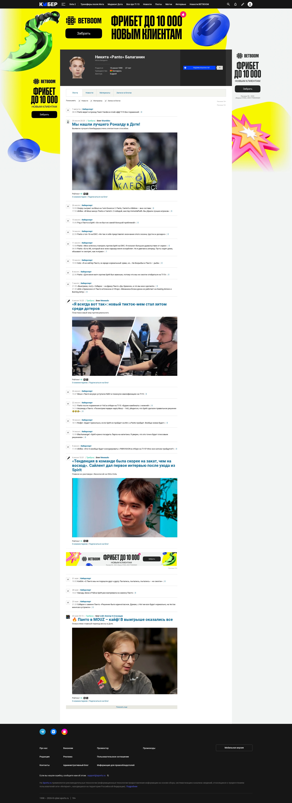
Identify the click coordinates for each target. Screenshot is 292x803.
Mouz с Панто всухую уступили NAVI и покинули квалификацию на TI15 (110, 394)
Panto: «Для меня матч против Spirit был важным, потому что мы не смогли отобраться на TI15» (121, 274)
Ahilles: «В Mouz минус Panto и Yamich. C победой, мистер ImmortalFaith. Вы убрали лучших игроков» (123, 211)
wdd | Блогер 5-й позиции (111, 616)
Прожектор (103, 748)
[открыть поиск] (228, 4)
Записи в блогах (124, 93)
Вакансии (68, 748)
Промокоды (149, 748)
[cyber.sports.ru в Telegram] (43, 732)
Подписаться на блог (98, 197)
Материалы (105, 93)
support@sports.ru (96, 775)
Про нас (43, 748)
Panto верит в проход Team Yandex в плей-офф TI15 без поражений (108, 112)
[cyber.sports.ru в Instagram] (65, 732)
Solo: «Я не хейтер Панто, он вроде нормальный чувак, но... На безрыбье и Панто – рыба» (118, 263)
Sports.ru (47, 783)
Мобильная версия (234, 747)
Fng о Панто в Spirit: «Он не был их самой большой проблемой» (106, 222)
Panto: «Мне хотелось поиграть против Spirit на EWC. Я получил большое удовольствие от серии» (122, 246)
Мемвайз (105, 300)
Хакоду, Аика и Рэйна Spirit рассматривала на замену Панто (105, 593)
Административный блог (76, 765)
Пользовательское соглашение (113, 756)
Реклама (67, 756)
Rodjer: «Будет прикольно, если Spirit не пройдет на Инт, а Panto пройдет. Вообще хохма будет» (121, 423)
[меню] (63, 4)
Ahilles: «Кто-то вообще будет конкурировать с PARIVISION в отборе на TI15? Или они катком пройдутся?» (125, 449)
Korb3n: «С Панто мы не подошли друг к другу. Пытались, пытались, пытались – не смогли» (119, 581)
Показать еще (121, 707)
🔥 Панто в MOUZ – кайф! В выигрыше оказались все (122, 619)
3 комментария (79, 197)
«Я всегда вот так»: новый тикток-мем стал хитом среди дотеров (119, 306)
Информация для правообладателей (115, 765)
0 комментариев (79, 383)
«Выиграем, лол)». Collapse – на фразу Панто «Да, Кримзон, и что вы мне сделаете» (116, 286)
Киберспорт (87, 109)
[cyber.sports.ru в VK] (54, 732)
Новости (89, 93)
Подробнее (131, 786)
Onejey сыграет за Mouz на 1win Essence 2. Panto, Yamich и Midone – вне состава (114, 208)
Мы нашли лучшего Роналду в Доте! (106, 124)
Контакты (45, 765)
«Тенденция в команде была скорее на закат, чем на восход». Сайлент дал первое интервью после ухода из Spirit (123, 465)
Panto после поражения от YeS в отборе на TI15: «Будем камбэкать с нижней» (113, 405)
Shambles (106, 121)
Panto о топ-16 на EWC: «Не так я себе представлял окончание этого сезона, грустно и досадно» (121, 234)
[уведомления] (235, 4)
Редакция (45, 756)
